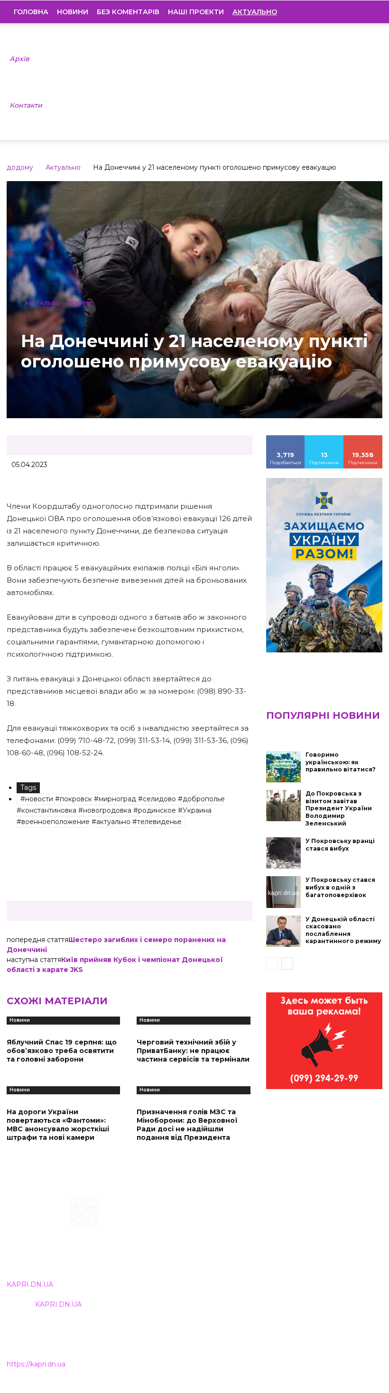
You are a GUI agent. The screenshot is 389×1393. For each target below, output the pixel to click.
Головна (31, 12)
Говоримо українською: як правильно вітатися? (341, 762)
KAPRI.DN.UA (30, 1284)
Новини (72, 12)
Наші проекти (196, 12)
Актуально (63, 167)
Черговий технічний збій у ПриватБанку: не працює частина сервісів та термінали (193, 1050)
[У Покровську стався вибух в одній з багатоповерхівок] (283, 891)
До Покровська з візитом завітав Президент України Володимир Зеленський (339, 808)
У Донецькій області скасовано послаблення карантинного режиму (343, 930)
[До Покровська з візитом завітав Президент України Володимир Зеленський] (283, 805)
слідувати (324, 438)
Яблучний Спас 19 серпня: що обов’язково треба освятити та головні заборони (62, 1050)
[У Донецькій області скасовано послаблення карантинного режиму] (283, 931)
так (285, 438)
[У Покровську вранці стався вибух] (283, 853)
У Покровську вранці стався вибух (340, 844)
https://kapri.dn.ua (36, 1364)
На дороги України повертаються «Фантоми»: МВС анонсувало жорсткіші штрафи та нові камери (58, 1125)
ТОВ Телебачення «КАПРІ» (175, 1243)
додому (20, 167)
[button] (368, 12)
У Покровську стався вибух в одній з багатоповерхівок (340, 887)
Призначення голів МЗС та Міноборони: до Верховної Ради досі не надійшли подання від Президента (187, 1125)
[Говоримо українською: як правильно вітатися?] (283, 766)
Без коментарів (128, 12)
